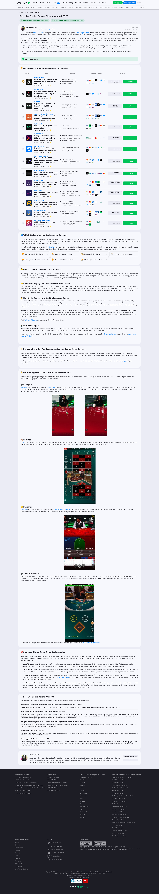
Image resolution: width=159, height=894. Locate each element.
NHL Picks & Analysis (53, 790)
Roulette (23, 442)
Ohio (81, 804)
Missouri (82, 814)
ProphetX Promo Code (119, 798)
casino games (51, 387)
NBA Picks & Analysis (53, 780)
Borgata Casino (39, 180)
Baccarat (24, 509)
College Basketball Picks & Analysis (57, 785)
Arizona (82, 788)
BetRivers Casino (39, 200)
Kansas (82, 809)
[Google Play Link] (100, 843)
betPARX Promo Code (118, 809)
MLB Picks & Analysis (53, 788)
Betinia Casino (38, 124)
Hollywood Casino (40, 170)
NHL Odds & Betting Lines (23, 793)
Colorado (82, 790)
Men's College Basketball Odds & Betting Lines (29, 785)
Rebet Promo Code (118, 828)
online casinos (38, 33)
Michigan (82, 801)
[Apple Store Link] (86, 843)
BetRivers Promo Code (119, 814)
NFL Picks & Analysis (53, 777)
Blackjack (24, 387)
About (17, 842)
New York (52, 247)
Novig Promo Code (117, 793)
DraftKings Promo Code (119, 801)
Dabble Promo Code (118, 820)
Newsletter (18, 863)
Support (17, 858)
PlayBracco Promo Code (119, 830)
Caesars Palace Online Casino (43, 114)
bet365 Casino (39, 102)
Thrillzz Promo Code (118, 833)
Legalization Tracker (86, 777)
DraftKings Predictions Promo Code (122, 796)
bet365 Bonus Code (118, 782)
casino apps (123, 361)
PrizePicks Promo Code (119, 836)
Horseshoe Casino (40, 210)
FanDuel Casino (39, 146)
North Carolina (84, 812)
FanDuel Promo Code (118, 804)
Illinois (81, 798)
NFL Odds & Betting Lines (23, 777)
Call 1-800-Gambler (84, 877)
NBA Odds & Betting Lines (23, 780)
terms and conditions (61, 677)
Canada (82, 817)
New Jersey (83, 793)
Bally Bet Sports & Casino (42, 220)
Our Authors (18, 845)
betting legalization (82, 33)
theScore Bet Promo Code (120, 806)
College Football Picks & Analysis (57, 782)
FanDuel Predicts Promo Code (121, 788)
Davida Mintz (31, 27)
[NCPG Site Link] (76, 881)
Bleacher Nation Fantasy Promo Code (123, 822)
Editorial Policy (19, 847)
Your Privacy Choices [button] (21, 869)
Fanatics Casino (39, 89)
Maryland (82, 785)
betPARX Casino (39, 134)
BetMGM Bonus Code (118, 780)
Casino (22, 12)
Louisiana (82, 782)
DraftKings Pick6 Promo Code (121, 817)
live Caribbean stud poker (91, 643)
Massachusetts (84, 806)
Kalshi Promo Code (117, 790)
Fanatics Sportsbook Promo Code (122, 777)
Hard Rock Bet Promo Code (120, 812)
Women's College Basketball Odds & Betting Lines (30, 788)
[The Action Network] (23, 2)
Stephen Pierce (52, 29)
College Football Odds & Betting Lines (26, 782)
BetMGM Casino (39, 77)
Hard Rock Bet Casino (41, 156)
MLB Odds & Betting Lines (23, 790)
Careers (17, 850)
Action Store (18, 853)
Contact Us (18, 866)
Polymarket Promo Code (119, 785)
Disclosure (89, 875)
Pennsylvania (84, 796)
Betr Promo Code (117, 825)
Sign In (139, 2)
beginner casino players (63, 509)
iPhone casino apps (110, 334)
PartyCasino (38, 190)
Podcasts (18, 861)
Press (16, 855)
